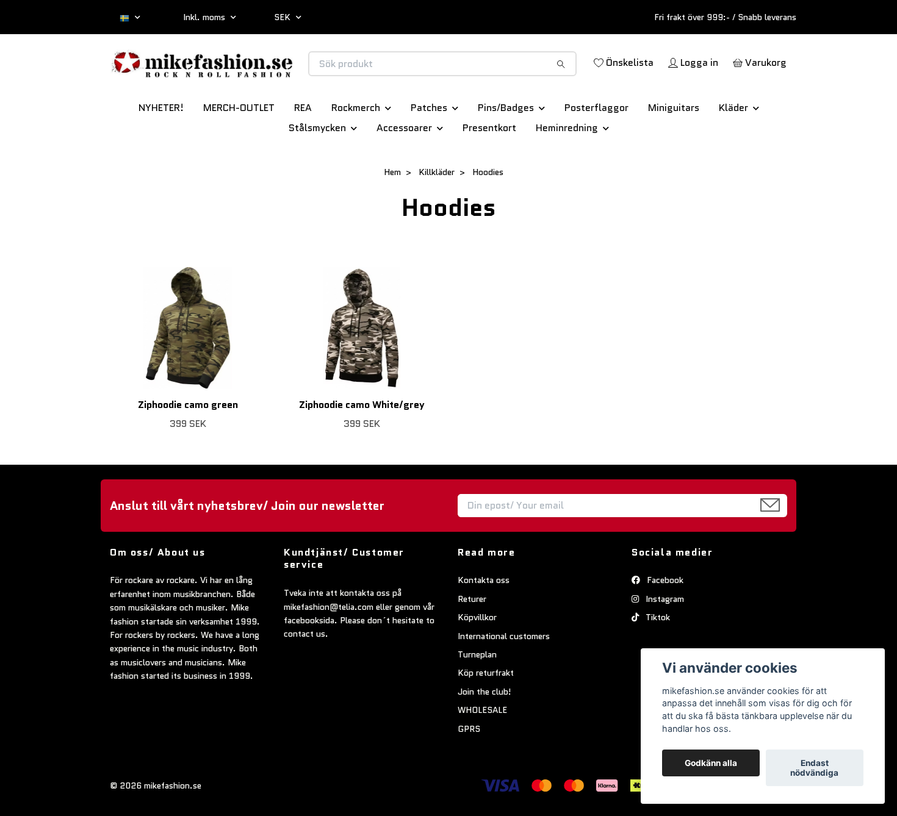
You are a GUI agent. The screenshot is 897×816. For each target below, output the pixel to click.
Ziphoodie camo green (188, 447)
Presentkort (489, 170)
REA (303, 150)
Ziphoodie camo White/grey (362, 447)
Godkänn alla (711, 763)
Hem (392, 215)
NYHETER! (161, 150)
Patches (429, 150)
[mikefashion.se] (279, 76)
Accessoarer (404, 170)
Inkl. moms (205, 17)
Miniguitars (673, 150)
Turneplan (477, 697)
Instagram (663, 641)
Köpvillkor (477, 660)
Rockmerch (355, 150)
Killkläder (437, 215)
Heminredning (567, 170)
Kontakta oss (484, 623)
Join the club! (484, 734)
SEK (283, 17)
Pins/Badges (506, 150)
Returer (472, 641)
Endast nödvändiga (814, 768)
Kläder (733, 150)
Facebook (663, 623)
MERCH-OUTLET (239, 150)
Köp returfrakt (486, 716)
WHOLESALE (482, 752)
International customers (504, 679)
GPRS (469, 771)
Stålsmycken (317, 170)
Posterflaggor (596, 150)
